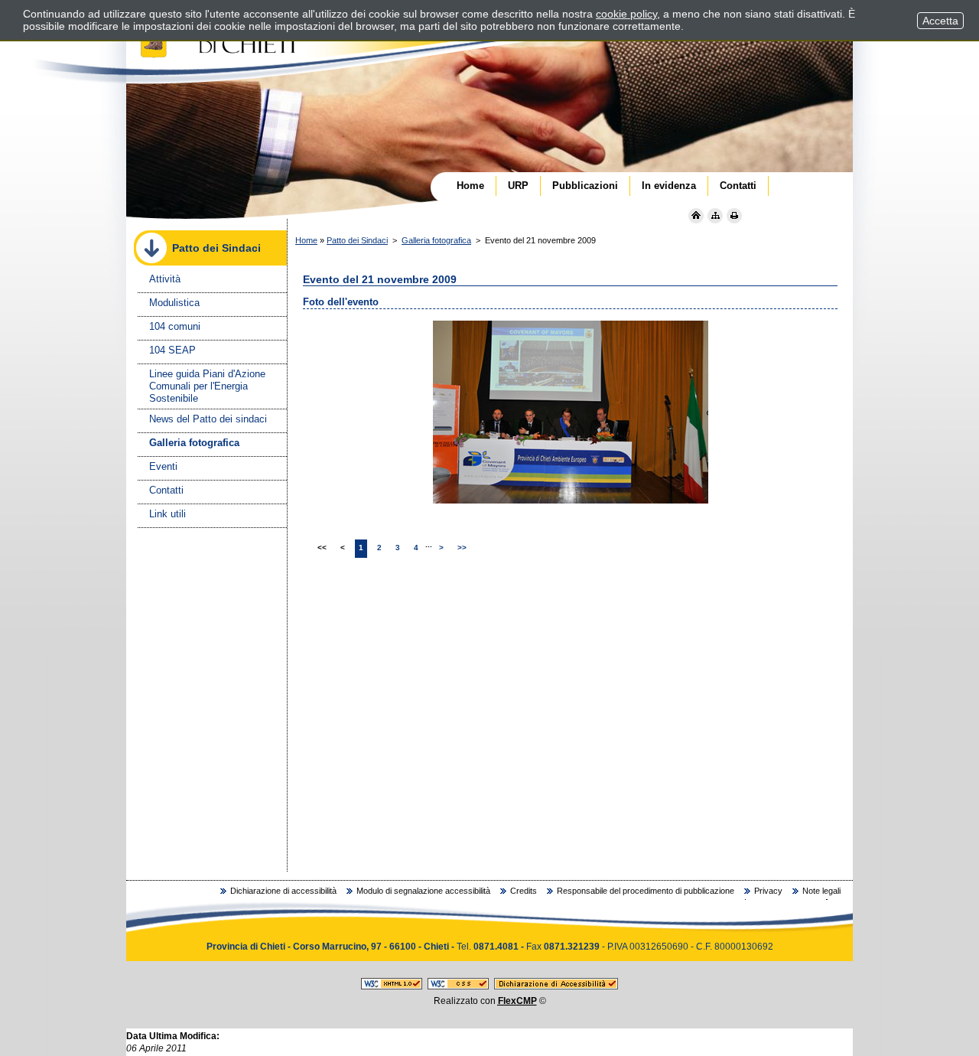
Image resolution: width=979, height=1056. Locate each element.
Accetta (940, 21)
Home (306, 240)
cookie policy (626, 14)
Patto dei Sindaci (357, 240)
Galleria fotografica (436, 240)
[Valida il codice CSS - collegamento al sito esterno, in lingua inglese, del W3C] (458, 986)
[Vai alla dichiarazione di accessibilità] (556, 986)
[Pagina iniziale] (696, 215)
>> (462, 547)
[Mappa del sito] (715, 215)
